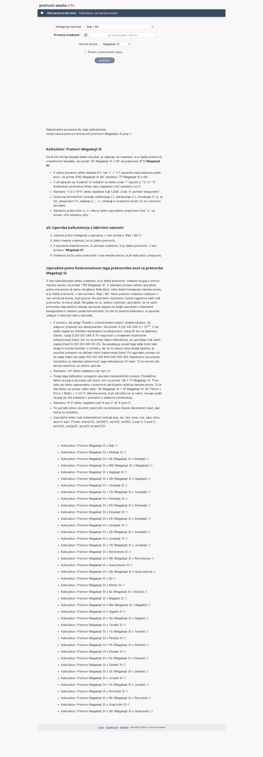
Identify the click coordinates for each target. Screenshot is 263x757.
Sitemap (124, 727)
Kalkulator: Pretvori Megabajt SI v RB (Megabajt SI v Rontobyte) (106, 558)
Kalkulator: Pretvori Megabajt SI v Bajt (87, 445)
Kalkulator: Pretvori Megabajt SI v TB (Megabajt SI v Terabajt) (104, 492)
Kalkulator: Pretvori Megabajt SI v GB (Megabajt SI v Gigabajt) (104, 478)
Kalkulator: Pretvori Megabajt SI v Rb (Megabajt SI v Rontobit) (104, 698)
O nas (101, 727)
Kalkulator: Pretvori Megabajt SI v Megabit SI (92, 598)
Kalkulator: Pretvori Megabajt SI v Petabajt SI (92, 498)
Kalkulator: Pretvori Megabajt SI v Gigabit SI (91, 611)
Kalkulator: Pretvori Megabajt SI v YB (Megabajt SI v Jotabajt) (104, 545)
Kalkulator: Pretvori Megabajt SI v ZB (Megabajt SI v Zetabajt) (104, 532)
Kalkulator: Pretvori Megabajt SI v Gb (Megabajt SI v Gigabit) (103, 618)
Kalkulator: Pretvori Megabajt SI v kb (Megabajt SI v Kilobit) (102, 591)
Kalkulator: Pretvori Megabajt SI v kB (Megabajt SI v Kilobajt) (103, 459)
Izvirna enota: (89, 44)
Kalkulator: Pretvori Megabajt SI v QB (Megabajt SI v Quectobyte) (106, 571)
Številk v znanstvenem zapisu (105, 52)
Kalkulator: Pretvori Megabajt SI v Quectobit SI (93, 704)
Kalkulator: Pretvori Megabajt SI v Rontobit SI (93, 691)
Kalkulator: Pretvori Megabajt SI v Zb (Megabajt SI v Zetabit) (103, 671)
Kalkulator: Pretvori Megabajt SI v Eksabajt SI (92, 512)
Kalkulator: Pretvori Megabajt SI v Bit (87, 578)
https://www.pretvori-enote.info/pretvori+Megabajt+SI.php (87, 134)
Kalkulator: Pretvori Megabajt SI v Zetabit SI (92, 665)
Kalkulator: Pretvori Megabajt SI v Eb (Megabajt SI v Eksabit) (103, 658)
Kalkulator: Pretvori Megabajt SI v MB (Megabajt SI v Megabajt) (105, 465)
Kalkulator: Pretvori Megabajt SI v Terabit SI (92, 625)
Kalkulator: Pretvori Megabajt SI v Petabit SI (92, 638)
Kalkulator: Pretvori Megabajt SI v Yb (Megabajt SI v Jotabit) (103, 684)
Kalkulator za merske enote (98, 13)
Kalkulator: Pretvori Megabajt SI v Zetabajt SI (92, 525)
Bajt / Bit (132, 235)
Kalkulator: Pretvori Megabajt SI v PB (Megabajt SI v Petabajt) (104, 505)
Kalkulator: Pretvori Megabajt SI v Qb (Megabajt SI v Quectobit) (105, 711)
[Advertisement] (105, 93)
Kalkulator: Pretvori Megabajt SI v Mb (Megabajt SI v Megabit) (104, 605)
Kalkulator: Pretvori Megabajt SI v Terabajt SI (92, 485)
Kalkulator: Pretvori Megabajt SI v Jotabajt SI (92, 538)
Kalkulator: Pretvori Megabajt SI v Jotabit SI (92, 678)
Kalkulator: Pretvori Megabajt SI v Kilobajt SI (92, 452)
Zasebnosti (112, 727)
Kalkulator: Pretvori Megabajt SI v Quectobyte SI (95, 565)
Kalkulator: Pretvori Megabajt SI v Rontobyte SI (94, 552)
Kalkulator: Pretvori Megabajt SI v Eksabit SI (92, 651)
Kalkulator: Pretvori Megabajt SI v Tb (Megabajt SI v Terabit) (103, 631)
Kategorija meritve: (68, 26)
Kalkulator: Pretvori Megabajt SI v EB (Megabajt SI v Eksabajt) (104, 518)
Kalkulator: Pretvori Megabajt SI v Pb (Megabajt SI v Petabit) (103, 645)
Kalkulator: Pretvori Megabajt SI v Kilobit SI (91, 585)
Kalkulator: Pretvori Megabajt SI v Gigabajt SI (92, 472)
